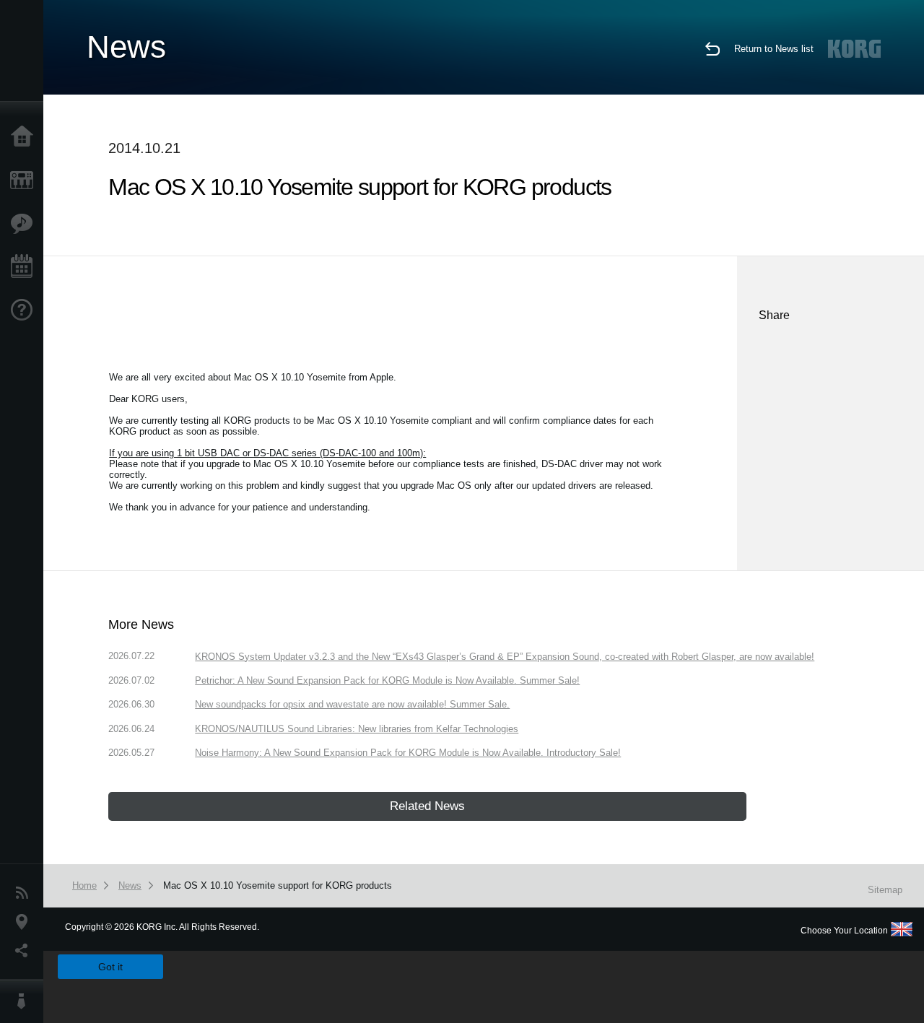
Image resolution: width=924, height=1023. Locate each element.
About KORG (25, 1001)
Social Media (25, 950)
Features (25, 223)
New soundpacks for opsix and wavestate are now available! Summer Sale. (352, 704)
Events (25, 267)
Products (25, 180)
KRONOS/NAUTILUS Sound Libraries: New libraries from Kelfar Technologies (356, 728)
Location (25, 921)
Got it (110, 966)
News (25, 893)
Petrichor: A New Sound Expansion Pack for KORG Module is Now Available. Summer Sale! (387, 680)
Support (25, 310)
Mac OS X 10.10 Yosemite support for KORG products (277, 885)
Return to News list (774, 48)
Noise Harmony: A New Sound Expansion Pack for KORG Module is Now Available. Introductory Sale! (408, 752)
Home (25, 137)
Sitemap (885, 889)
